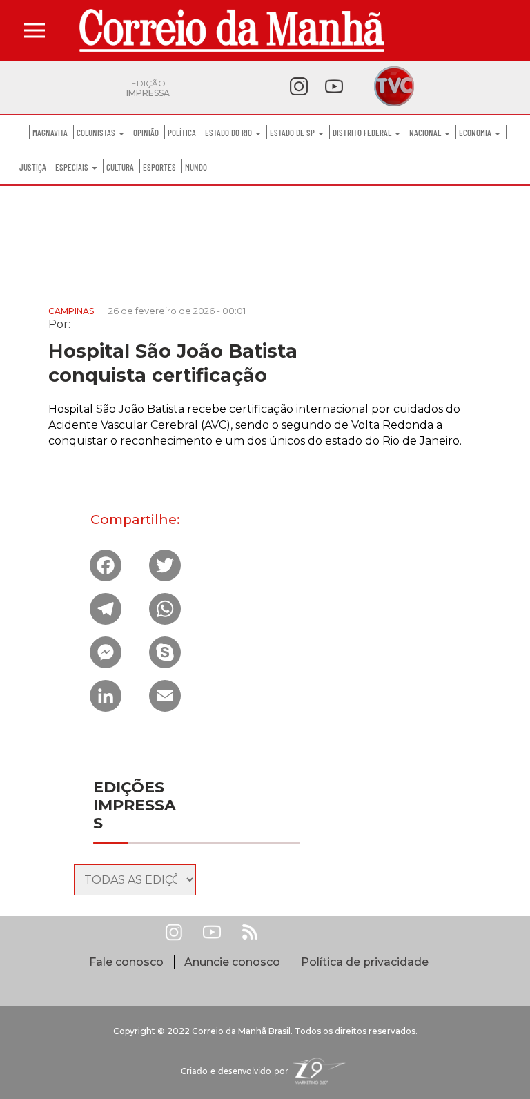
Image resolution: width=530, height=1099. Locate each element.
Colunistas (97, 132)
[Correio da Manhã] (231, 30)
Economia (476, 132)
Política (182, 132)
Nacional (426, 132)
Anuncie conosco (232, 962)
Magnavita (50, 132)
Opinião (146, 132)
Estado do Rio (229, 132)
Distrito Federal (363, 132)
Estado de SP (293, 132)
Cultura (120, 167)
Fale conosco (126, 962)
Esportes (159, 167)
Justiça (32, 167)
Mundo (196, 167)
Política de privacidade (365, 962)
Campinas (71, 311)
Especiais (72, 167)
